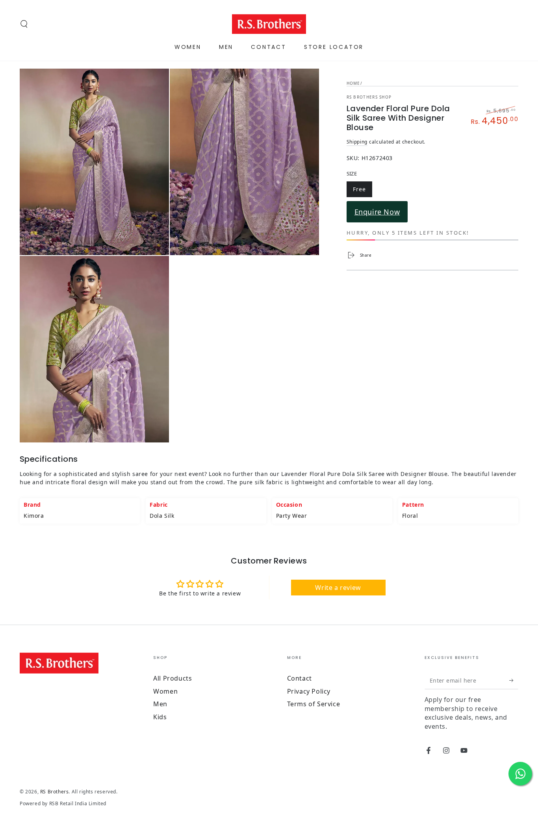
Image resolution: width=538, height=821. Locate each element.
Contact (299, 678)
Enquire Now (377, 211)
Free (362, 190)
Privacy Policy (308, 691)
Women (165, 691)
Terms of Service (313, 704)
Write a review (338, 587)
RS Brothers (54, 791)
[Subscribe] (513, 680)
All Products (172, 678)
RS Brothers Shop (369, 97)
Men (160, 704)
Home (353, 83)
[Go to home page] (269, 24)
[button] (24, 24)
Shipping (357, 141)
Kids (160, 717)
